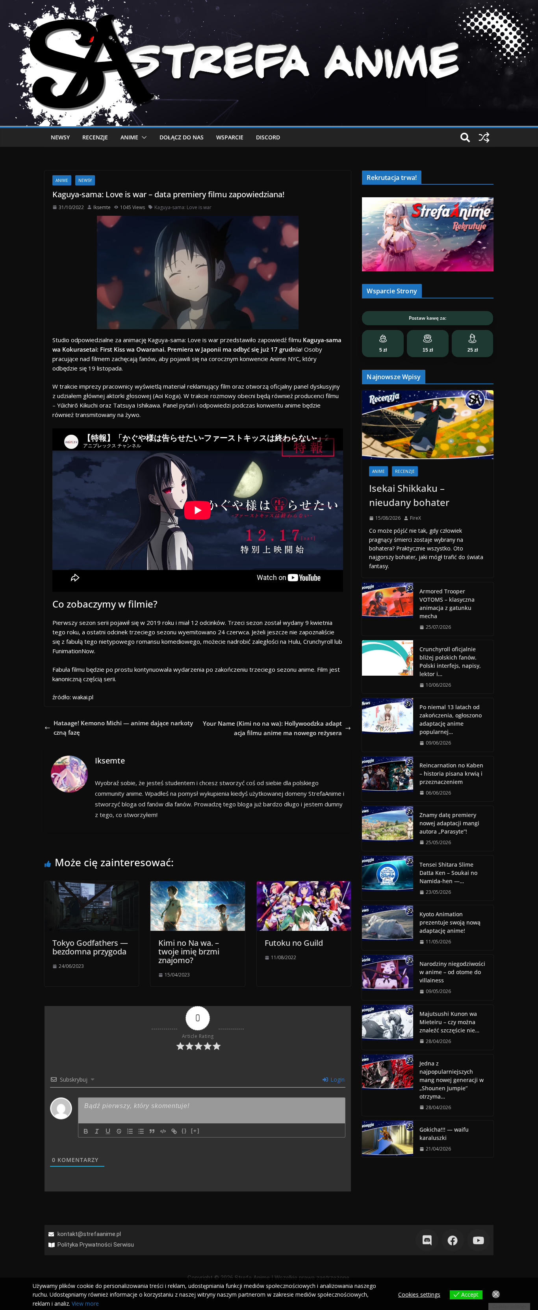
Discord (268, 137)
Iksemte (102, 207)
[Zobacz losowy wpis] (484, 137)
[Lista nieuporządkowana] (141, 1131)
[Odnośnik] (174, 1131)
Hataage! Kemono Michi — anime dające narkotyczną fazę (123, 727)
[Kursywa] (96, 1131)
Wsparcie (229, 137)
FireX (415, 518)
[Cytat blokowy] (152, 1131)
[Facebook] (453, 1240)
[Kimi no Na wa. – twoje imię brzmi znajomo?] (197, 886)
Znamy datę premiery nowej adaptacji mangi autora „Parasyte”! (449, 823)
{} (184, 1131)
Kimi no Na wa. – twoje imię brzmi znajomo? (188, 951)
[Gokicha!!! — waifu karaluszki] (387, 1139)
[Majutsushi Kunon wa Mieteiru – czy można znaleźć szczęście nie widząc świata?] (387, 1027)
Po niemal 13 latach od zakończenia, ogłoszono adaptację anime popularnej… (450, 719)
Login (337, 1079)
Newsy (60, 137)
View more (85, 1303)
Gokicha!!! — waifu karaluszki (444, 1133)
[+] (195, 1131)
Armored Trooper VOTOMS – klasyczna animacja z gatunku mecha (447, 603)
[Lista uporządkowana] (129, 1131)
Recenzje (95, 137)
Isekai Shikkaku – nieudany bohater (409, 495)
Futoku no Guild (294, 943)
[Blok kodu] (163, 1131)
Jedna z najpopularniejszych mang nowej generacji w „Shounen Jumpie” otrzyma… (451, 1080)
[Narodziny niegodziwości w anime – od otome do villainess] (387, 977)
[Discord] (427, 1240)
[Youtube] (478, 1240)
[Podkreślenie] (107, 1131)
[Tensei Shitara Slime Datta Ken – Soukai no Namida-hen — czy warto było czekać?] (387, 878)
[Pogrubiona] (85, 1131)
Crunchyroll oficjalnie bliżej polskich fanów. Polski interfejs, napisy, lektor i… (450, 661)
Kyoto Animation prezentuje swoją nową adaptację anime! (449, 922)
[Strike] (118, 1131)
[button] (142, 137)
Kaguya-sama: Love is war (182, 207)
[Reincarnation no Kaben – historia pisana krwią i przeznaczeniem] (387, 778)
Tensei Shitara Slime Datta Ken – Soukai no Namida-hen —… (448, 873)
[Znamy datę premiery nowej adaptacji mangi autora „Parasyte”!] (387, 828)
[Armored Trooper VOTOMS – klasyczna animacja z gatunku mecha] (387, 609)
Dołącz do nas (182, 137)
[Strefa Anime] (269, 5)
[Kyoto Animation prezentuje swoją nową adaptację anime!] (387, 927)
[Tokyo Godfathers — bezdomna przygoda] (92, 886)
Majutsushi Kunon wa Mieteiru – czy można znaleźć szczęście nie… (449, 1022)
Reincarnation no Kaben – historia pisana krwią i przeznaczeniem (451, 774)
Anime (129, 137)
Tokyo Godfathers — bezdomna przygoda (90, 947)
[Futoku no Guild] (304, 886)
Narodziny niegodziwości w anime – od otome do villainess (452, 972)
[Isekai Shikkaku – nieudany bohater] (427, 424)
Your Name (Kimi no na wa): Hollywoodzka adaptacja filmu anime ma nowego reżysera (272, 728)
